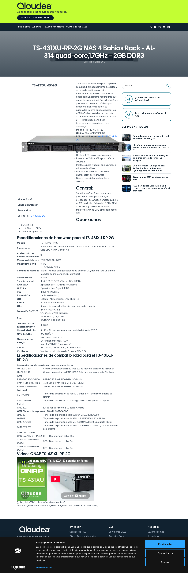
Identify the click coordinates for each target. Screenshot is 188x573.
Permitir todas (165, 544)
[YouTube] (164, 27)
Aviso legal (153, 536)
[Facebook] (155, 27)
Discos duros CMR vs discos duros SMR (150, 178)
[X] (151, 27)
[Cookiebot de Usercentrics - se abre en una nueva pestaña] (18, 568)
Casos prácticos (54, 27)
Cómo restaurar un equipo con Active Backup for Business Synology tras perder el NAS (149, 168)
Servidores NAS (78, 532)
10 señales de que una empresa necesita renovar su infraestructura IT (151, 147)
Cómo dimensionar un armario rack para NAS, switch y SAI (151, 137)
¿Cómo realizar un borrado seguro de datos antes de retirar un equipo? (150, 158)
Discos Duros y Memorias (83, 536)
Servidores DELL (117, 532)
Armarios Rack (116, 536)
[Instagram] (159, 27)
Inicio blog (24, 27)
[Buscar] (167, 85)
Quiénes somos (156, 532)
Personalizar (163, 553)
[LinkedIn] (168, 27)
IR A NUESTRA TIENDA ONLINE (35, 18)
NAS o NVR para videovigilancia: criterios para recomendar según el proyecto (151, 188)
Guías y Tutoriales (76, 27)
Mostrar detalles (44, 567)
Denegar (165, 562)
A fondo (36, 27)
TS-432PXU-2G (37, 216)
